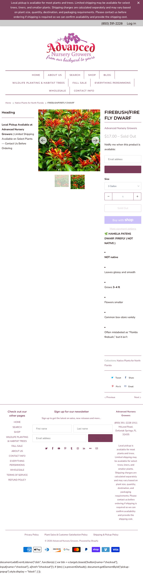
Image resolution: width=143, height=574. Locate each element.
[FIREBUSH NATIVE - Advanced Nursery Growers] (69, 140)
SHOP (92, 74)
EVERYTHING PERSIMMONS (113, 82)
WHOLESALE (57, 90)
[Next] (95, 140)
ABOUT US (55, 74)
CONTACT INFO (84, 90)
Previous (110, 397)
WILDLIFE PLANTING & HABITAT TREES (38, 82)
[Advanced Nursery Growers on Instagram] (78, 448)
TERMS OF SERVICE (17, 475)
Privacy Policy (32, 534)
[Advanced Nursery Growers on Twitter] (46, 448)
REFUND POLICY (17, 479)
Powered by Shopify (88, 540)
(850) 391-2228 (112, 23)
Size (106, 179)
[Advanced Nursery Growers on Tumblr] (71, 448)
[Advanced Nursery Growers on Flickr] (90, 448)
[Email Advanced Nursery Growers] (96, 448)
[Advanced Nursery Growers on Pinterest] (65, 448)
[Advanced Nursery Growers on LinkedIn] (84, 448)
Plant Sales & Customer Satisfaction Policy (66, 534)
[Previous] (43, 140)
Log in (131, 23)
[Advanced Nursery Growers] (71, 49)
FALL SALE (80, 82)
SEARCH (75, 74)
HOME (36, 74)
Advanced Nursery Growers (120, 128)
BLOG (107, 74)
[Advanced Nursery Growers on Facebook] (52, 448)
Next (137, 397)
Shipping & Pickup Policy (105, 534)
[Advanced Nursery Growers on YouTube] (59, 448)
